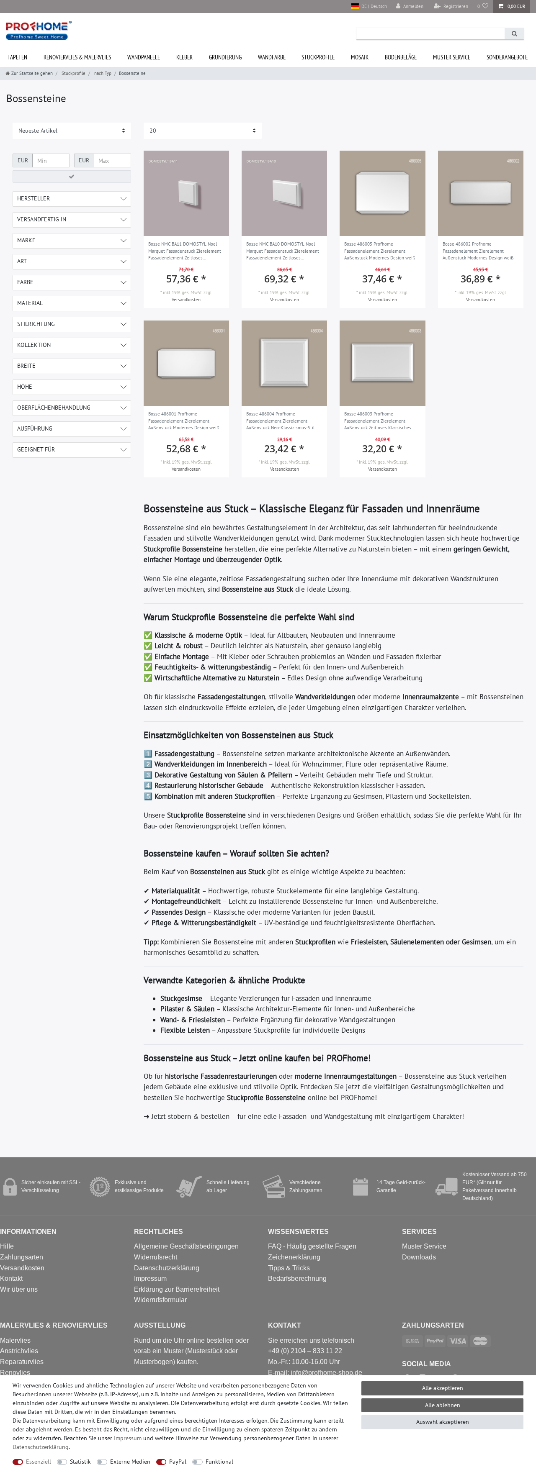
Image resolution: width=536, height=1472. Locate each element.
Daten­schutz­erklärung (41, 1447)
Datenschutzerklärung (166, 1268)
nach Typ (102, 73)
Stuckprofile (318, 57)
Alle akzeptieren (442, 1388)
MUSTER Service (451, 57)
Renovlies (15, 1372)
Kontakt (11, 1278)
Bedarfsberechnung (297, 1278)
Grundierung (225, 57)
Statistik (80, 1461)
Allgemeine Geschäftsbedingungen (186, 1246)
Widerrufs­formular (160, 1299)
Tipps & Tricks (289, 1268)
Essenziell (38, 1461)
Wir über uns (19, 1289)
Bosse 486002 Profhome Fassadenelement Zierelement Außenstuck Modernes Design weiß (478, 251)
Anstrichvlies (19, 1350)
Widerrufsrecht (155, 1257)
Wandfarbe (272, 57)
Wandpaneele (143, 57)
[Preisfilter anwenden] (72, 176)
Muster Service (424, 1246)
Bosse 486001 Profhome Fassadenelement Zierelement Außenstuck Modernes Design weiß (183, 421)
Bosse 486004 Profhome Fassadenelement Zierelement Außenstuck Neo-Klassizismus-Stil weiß (280, 421)
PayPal (177, 1461)
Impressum (150, 1278)
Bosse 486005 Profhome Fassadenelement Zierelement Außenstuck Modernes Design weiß (379, 251)
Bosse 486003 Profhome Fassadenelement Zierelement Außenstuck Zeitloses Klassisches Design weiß (377, 421)
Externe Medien (130, 1461)
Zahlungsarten (21, 1257)
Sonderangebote (507, 57)
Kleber (184, 57)
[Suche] (514, 33)
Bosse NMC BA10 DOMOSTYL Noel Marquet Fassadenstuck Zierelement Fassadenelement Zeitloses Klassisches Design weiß (282, 251)
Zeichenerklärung (294, 1257)
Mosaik (359, 57)
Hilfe (7, 1246)
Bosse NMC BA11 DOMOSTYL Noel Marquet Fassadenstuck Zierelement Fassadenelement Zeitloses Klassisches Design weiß (184, 251)
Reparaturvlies (22, 1361)
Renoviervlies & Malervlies (77, 57)
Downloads (419, 1257)
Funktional (219, 1461)
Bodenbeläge (401, 57)
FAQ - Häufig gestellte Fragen (312, 1246)
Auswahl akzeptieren (442, 1422)
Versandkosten (186, 300)
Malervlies (15, 1340)
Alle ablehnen (442, 1405)
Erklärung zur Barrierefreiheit (176, 1289)
